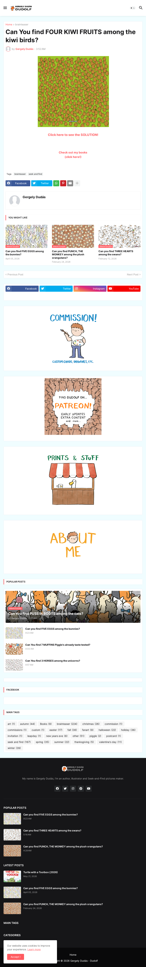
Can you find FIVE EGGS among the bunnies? (25, 253)
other (78, 735)
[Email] (70, 183)
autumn (27, 723)
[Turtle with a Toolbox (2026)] (12, 876)
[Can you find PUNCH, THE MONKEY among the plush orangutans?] (12, 850)
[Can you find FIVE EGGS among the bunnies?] (14, 633)
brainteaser (21, 24)
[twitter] (65, 789)
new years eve (56, 735)
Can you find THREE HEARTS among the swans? (115, 253)
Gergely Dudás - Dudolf (84, 960)
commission (113, 723)
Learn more (34, 949)
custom (38, 729)
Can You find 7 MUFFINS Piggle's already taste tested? (57, 644)
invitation (15, 735)
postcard (113, 735)
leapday (34, 735)
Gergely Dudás (34, 197)
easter (55, 729)
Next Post (133, 274)
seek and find (35, 174)
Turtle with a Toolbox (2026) (40, 872)
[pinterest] (81, 789)
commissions (17, 729)
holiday (128, 729)
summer (61, 741)
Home (9, 24)
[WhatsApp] (56, 183)
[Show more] (77, 183)
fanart (87, 729)
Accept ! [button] (15, 956)
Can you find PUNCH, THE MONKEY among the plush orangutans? (68, 254)
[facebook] (57, 789)
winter (14, 747)
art (11, 723)
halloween (107, 729)
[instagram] (73, 789)
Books (46, 723)
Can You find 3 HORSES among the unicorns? (52, 660)
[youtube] (89, 789)
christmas (91, 723)
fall (72, 729)
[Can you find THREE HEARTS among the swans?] (12, 834)
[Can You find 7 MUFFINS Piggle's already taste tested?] (14, 649)
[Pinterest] (63, 183)
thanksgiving (84, 741)
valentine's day (110, 741)
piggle (95, 735)
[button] (5, 8)
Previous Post (15, 274)
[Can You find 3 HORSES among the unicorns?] (14, 665)
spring (42, 741)
